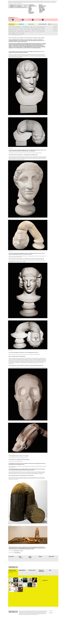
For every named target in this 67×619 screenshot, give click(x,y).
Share (40, 9)
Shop (49, 24)
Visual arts (31, 13)
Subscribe (41, 10)
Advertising (41, 8)
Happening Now (21, 24)
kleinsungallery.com (18, 552)
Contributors (41, 6)
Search (41, 11)
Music (30, 11)
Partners (41, 4)
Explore (40, 556)
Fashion (30, 9)
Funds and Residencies (42, 24)
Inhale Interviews (11, 24)
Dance (30, 6)
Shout (40, 12)
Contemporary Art (32, 5)
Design (30, 8)
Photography (31, 12)
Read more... (45, 580)
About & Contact (42, 5)
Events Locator (31, 24)
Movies (30, 10)
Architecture (31, 4)
